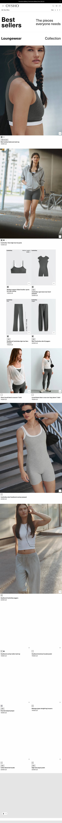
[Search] (53, 6)
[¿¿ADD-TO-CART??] (60, 133)
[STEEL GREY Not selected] (4, 240)
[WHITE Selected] (2, 395)
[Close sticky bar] (60, 1)
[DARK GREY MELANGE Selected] (2, 137)
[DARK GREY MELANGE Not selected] (4, 651)
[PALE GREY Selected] (2, 763)
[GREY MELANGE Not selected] (4, 137)
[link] (56, 6)
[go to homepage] (12, 5)
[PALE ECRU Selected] (2, 706)
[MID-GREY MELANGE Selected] (2, 820)
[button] (60, 6)
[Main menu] (3, 6)
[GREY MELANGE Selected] (2, 494)
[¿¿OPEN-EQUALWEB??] (4, 813)
